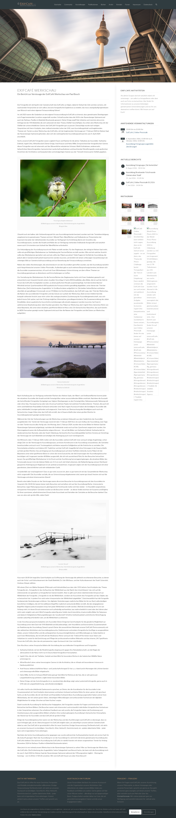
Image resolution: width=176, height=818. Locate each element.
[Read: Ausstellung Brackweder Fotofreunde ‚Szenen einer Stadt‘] (123, 173)
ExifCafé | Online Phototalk (137, 132)
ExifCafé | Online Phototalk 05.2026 (140, 182)
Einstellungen (149, 812)
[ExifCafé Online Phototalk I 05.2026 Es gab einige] (153, 207)
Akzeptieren (135, 812)
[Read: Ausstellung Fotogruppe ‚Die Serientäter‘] (123, 166)
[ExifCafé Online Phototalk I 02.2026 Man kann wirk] (140, 314)
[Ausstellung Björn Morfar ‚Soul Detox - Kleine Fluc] (127, 233)
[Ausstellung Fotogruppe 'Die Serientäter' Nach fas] (127, 207)
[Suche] (156, 4)
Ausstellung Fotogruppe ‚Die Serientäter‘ (142, 165)
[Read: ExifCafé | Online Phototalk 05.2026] (123, 183)
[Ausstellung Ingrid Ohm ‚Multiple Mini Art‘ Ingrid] (127, 220)
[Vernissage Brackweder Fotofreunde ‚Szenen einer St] (140, 207)
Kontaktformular (123, 796)
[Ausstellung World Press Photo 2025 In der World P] (153, 311)
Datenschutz (36, 815)
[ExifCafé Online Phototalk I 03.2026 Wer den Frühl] (140, 220)
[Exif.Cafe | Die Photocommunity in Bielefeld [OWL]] (26, 4)
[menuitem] (58, 4)
